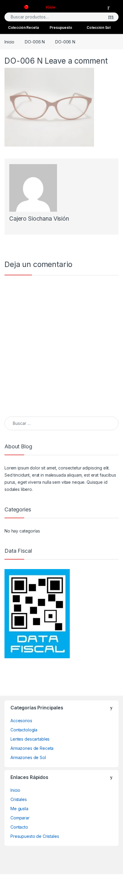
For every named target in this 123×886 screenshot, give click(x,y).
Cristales (18, 799)
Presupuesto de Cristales (34, 836)
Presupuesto (61, 27)
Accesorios (21, 720)
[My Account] (110, 7)
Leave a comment (76, 60)
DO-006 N (35, 41)
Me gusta (19, 808)
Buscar (111, 16)
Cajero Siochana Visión (39, 218)
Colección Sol (98, 27)
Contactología (23, 729)
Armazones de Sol (28, 757)
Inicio (9, 41)
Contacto (19, 827)
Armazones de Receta (31, 748)
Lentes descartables (30, 739)
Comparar (20, 817)
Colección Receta (23, 27)
